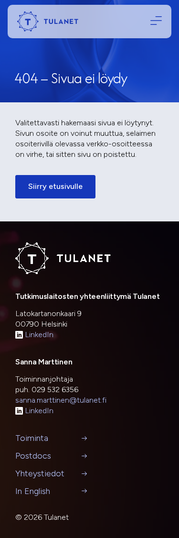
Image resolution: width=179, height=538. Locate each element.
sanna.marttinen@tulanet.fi (60, 400)
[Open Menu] (154, 21)
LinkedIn (39, 334)
